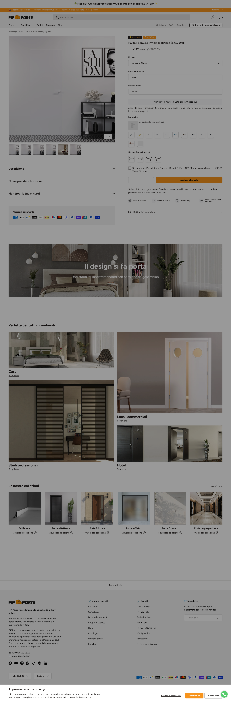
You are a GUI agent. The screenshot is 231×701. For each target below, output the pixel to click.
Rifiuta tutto (213, 695)
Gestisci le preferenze (171, 695)
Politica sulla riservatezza (78, 697)
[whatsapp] (224, 692)
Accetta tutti (194, 695)
